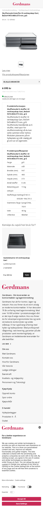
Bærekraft (6, 374)
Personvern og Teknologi (13, 382)
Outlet (5, 420)
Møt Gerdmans (9, 353)
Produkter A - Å (9, 416)
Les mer (6, 70)
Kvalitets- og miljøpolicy (12, 378)
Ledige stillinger (9, 370)
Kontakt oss (7, 357)
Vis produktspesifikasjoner (15, 74)
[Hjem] (21, 4)
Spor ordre (7, 397)
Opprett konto (8, 393)
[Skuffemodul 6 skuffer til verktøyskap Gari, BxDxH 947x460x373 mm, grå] (21, 41)
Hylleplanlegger (9, 412)
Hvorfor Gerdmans (10, 362)
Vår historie (7, 366)
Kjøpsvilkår (7, 401)
